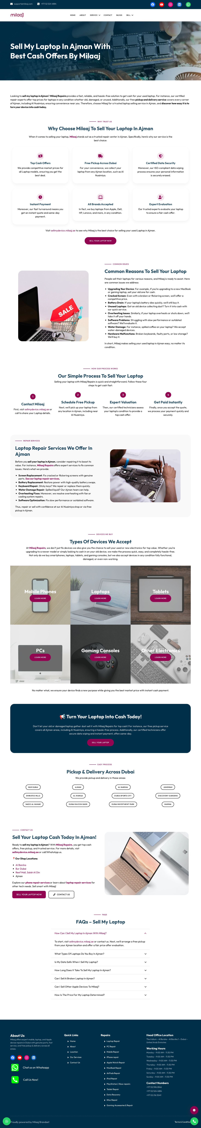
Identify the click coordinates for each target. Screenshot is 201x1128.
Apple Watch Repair (116, 1062)
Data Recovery (113, 1094)
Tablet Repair (113, 1089)
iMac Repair (112, 1100)
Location (74, 1052)
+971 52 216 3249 (153, 1095)
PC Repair (111, 1046)
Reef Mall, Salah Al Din (28, 872)
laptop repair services (78, 882)
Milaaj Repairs (45, 465)
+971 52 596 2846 (154, 1087)
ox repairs (125, 1084)
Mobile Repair (113, 1052)
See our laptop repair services (42, 478)
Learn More (40, 598)
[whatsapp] (15, 1067)
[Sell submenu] (131, 14)
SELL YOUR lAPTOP (100, 742)
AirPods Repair (113, 1073)
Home (73, 15)
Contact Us (75, 1062)
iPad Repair (112, 1078)
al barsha (123, 787)
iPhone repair (113, 1057)
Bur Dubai (21, 868)
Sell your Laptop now (100, 241)
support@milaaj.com (23, 3)
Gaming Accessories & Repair (120, 1105)
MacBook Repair (114, 1068)
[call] (15, 1080)
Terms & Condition (183, 1122)
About (73, 1046)
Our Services (75, 1057)
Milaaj (73, 136)
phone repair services (37, 882)
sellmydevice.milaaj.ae (63, 230)
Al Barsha (21, 865)
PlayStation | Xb (114, 1084)
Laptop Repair (113, 1041)
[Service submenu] (99, 14)
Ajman (78, 787)
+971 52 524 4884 (48, 3)
